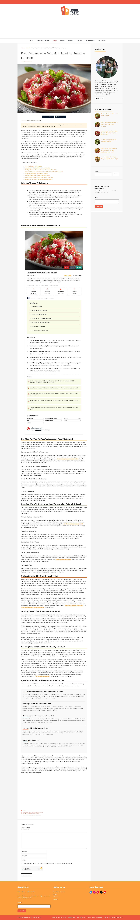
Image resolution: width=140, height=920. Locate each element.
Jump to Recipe (49, 116)
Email (97, 197)
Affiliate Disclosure (109, 917)
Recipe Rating (25, 827)
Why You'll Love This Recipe (33, 166)
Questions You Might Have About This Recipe (38, 179)
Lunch (55, 40)
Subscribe (99, 206)
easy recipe (25, 812)
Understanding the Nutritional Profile (36, 173)
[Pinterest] (68, 2)
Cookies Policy (91, 917)
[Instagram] (65, 2)
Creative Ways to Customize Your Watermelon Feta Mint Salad (44, 171)
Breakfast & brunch (43, 40)
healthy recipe (31, 812)
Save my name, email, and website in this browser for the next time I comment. (48, 863)
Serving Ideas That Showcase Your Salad (37, 175)
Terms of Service (80, 917)
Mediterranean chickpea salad (73, 524)
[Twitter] (71, 2)
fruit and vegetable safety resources (32, 607)
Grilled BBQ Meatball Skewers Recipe (31, 813)
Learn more (99, 98)
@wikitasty (38, 430)
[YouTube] (74, 2)
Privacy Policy (90, 40)
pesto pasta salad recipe (63, 559)
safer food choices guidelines (74, 605)
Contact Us (101, 40)
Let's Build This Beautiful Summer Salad (37, 168)
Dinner (62, 40)
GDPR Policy (71, 917)
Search (97, 171)
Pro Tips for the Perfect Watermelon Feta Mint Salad (41, 170)
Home (31, 40)
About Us (79, 40)
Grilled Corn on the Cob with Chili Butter (32, 815)
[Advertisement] (70, 27)
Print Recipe (61, 116)
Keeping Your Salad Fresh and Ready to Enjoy (39, 177)
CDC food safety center (42, 676)
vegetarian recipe (39, 812)
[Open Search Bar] (109, 41)
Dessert (70, 40)
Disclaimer (99, 917)
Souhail (39, 120)
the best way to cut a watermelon (67, 459)
